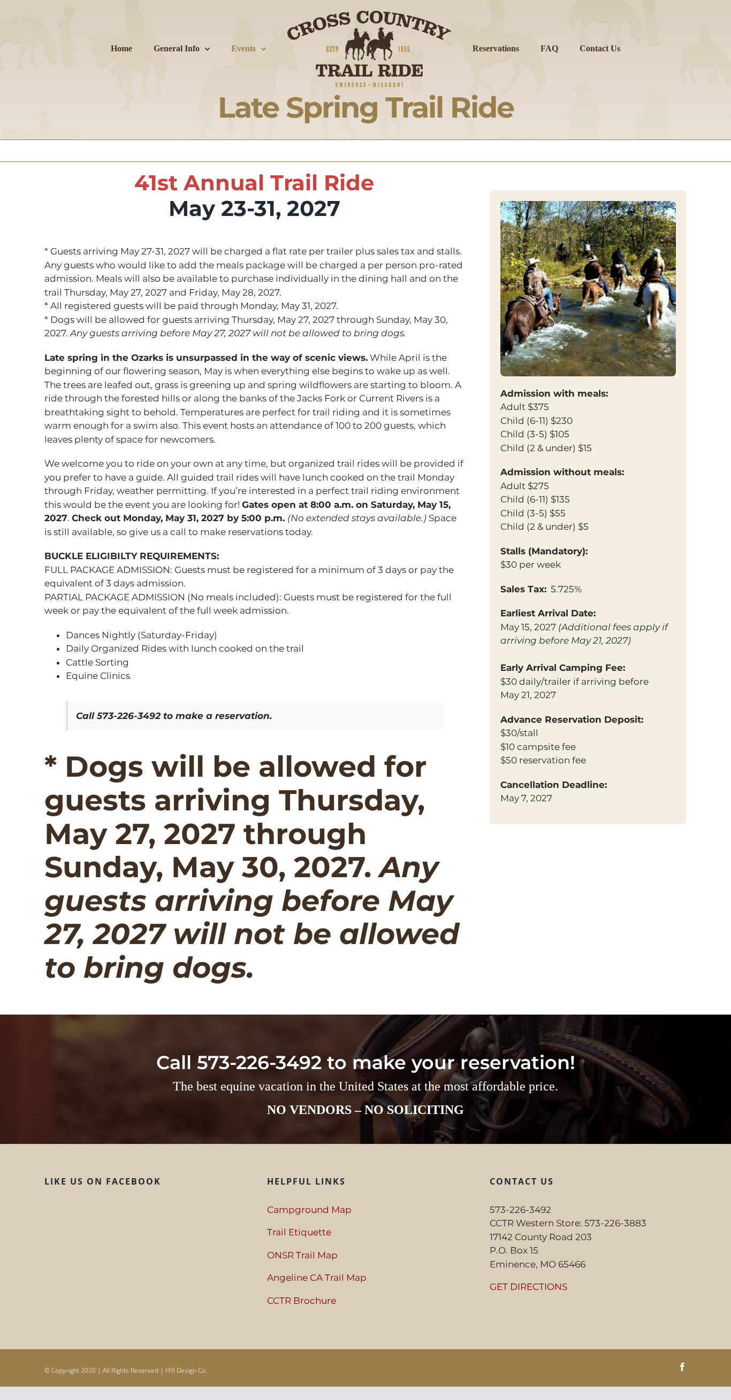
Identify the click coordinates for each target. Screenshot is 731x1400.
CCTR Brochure (301, 1300)
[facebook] (682, 1367)
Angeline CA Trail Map (317, 1277)
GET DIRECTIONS (528, 1286)
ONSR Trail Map (302, 1255)
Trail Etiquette (299, 1232)
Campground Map (309, 1209)
